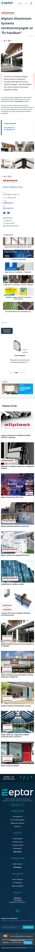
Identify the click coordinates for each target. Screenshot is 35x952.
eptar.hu (7, 777)
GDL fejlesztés (17, 883)
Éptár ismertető (17, 864)
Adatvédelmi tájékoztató (17, 940)
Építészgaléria (17, 848)
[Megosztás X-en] (6, 41)
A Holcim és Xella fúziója (18, 259)
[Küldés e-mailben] (11, 41)
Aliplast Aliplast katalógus (11, 225)
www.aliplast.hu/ (8, 208)
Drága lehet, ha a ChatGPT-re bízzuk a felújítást (18, 284)
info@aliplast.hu (9, 129)
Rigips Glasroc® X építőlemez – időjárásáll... (18, 272)
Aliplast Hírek (8, 218)
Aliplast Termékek (9, 223)
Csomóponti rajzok (17, 845)
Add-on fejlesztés (17, 879)
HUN (26, 3)
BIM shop (18, 826)
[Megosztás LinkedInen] (9, 41)
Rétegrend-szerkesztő (17, 823)
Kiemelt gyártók (17, 838)
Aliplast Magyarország (13, 187)
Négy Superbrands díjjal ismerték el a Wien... (18, 247)
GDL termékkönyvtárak (17, 820)
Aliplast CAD (8, 220)
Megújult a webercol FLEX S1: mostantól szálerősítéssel (18, 298)
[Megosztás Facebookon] (4, 41)
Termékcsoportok (17, 842)
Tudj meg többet (16, 805)
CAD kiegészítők (18, 816)
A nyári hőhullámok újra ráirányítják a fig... (18, 311)
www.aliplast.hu (9, 127)
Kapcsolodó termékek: (6, 331)
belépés (20, 3)
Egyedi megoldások (17, 886)
